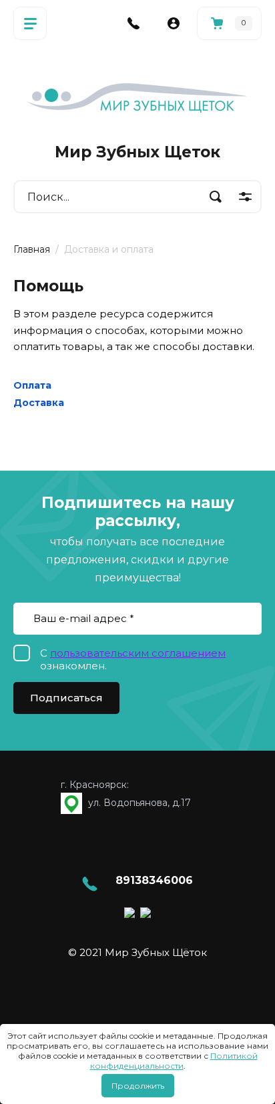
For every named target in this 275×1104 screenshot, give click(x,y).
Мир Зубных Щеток (137, 152)
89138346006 (154, 880)
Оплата (32, 385)
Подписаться (66, 697)
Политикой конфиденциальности (174, 1061)
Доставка (38, 403)
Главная (31, 249)
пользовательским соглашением (138, 653)
